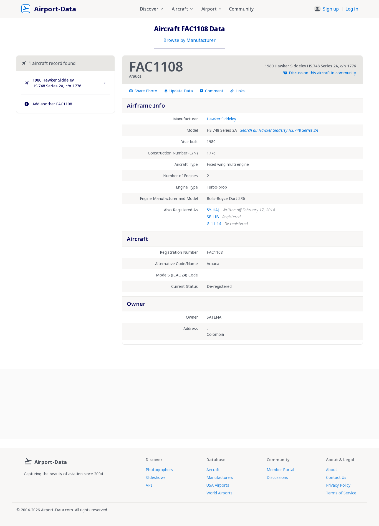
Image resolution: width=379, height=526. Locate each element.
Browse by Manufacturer (189, 40)
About (331, 469)
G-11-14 (214, 223)
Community (241, 9)
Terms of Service (341, 492)
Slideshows (156, 477)
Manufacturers (219, 477)
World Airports (219, 492)
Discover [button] (149, 9)
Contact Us (336, 477)
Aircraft (213, 469)
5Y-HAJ (213, 209)
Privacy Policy (338, 485)
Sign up (331, 9)
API (149, 485)
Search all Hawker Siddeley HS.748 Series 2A (279, 130)
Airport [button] (209, 9)
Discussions (277, 477)
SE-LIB (213, 216)
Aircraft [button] (180, 9)
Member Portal (280, 469)
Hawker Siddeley (221, 118)
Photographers (159, 469)
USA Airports (217, 485)
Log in (351, 9)
